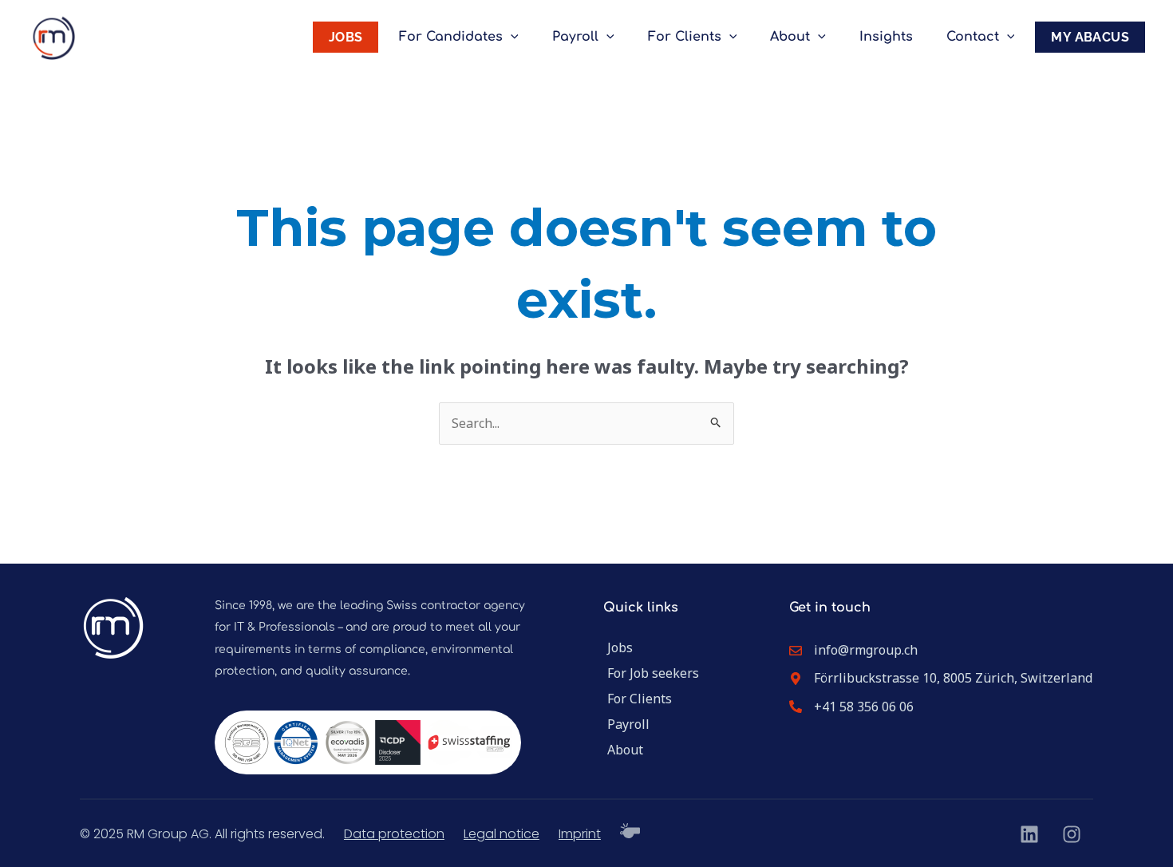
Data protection (394, 834)
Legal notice (501, 834)
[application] (511, 37)
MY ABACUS (1090, 37)
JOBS (346, 37)
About (790, 37)
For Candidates (451, 37)
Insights (886, 37)
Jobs (620, 647)
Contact (972, 37)
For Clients (684, 37)
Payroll (575, 37)
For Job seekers (653, 673)
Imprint (580, 834)
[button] (35, 832)
